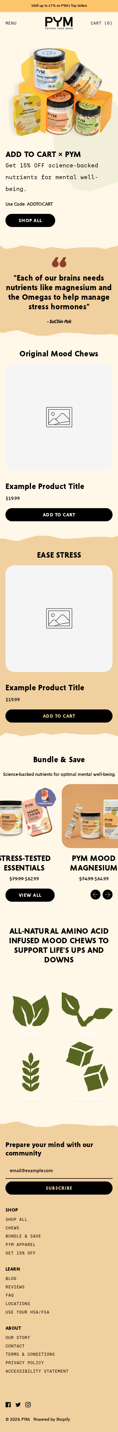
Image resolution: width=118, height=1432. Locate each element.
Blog (10, 1278)
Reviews (15, 1286)
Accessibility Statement (37, 1370)
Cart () (101, 24)
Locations (17, 1303)
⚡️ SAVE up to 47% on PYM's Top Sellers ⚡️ (59, 6)
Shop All (16, 1219)
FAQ (9, 1294)
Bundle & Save (23, 1235)
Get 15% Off (20, 1252)
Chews (12, 1227)
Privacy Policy (24, 1362)
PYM (25, 1419)
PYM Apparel (20, 1244)
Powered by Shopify (51, 1419)
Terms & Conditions (30, 1354)
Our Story (17, 1337)
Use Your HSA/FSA (27, 1311)
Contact (15, 1345)
